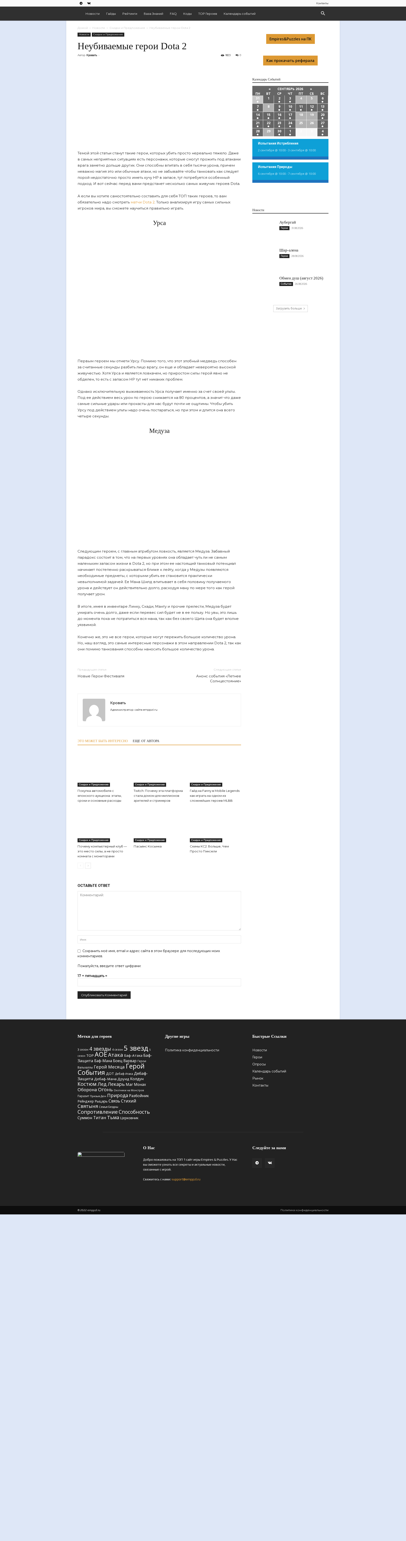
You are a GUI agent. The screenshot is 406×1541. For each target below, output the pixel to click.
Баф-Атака (133, 1055)
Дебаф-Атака (124, 1074)
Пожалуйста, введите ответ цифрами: (109, 966)
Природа (117, 1095)
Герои (284, 227)
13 (322, 106)
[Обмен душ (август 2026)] (264, 287)
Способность (134, 1112)
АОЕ (101, 1054)
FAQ (173, 13)
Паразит (83, 1096)
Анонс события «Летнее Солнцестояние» (218, 678)
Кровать (91, 55)
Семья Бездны (108, 1107)
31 (258, 98)
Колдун (137, 1078)
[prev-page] (80, 866)
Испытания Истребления (278, 143)
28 (258, 131)
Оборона (87, 1090)
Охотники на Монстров (129, 1090)
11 (301, 106)
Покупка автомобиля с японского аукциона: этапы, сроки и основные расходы (100, 795)
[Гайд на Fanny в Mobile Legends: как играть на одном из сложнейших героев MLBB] (215, 769)
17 (290, 114)
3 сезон (83, 1049)
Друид (123, 1078)
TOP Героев (207, 13)
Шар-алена (288, 250)
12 (312, 106)
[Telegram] (81, 3)
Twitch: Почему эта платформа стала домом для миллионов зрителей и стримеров (158, 795)
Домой (83, 28)
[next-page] (88, 866)
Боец (117, 1060)
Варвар (130, 1060)
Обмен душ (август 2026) (301, 278)
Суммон (85, 1117)
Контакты (322, 3)
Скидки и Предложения (127, 28)
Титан (99, 1117)
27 (322, 123)
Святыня (88, 1106)
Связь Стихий (122, 1101)
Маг (129, 1084)
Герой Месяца (109, 1067)
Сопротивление (98, 1111)
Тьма (113, 1117)
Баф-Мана (103, 1060)
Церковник (129, 1117)
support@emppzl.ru (186, 1179)
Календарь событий (240, 13)
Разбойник (139, 1095)
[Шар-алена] (264, 259)
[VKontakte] (88, 3)
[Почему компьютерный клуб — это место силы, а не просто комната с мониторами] (103, 824)
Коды (187, 13)
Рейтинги (129, 13)
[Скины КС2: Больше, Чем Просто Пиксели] (215, 824)
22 (268, 123)
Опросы (259, 1064)
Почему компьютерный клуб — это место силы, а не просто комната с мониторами (102, 851)
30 (279, 131)
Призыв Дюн (98, 1096)
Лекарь (116, 1084)
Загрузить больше (289, 308)
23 (279, 123)
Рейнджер (86, 1101)
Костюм (87, 1083)
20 (322, 114)
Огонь (105, 1089)
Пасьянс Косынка (148, 846)
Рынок (257, 1078)
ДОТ (110, 1073)
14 (258, 114)
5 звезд (136, 1048)
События (286, 283)
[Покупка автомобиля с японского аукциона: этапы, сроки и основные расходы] (103, 769)
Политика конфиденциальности (192, 1050)
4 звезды (100, 1048)
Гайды (111, 13)
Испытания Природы (275, 167)
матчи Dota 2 (143, 202)
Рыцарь (101, 1101)
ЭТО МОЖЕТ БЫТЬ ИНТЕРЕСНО (103, 741)
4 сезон (117, 1049)
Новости (93, 13)
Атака (115, 1054)
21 (258, 123)
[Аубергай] (264, 231)
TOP (90, 1055)
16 (279, 114)
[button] (322, 14)
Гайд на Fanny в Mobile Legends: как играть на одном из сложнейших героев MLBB (215, 795)
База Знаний (153, 13)
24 (290, 123)
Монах (140, 1084)
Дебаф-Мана (105, 1078)
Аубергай (287, 222)
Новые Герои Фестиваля (101, 676)
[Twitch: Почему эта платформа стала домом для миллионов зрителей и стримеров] (159, 769)
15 (268, 114)
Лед (102, 1084)
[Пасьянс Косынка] (159, 824)
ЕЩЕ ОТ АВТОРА (146, 741)
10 (290, 106)
